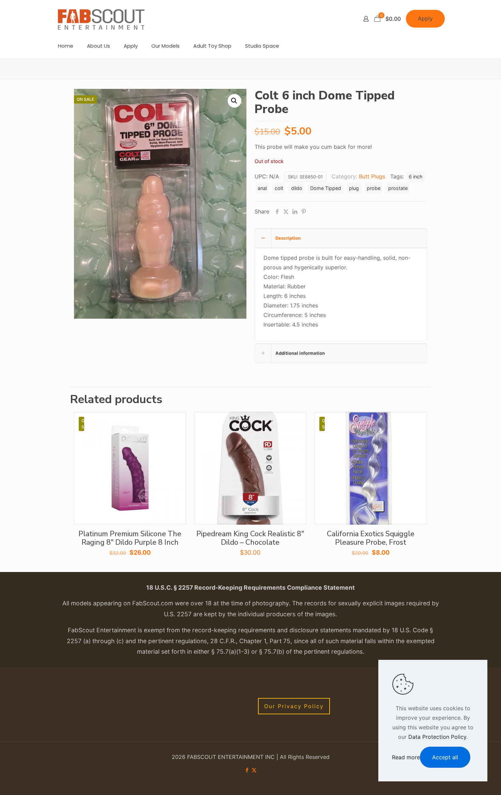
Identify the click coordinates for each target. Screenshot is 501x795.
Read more (406, 757)
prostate (398, 188)
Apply (425, 18)
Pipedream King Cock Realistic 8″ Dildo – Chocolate (250, 538)
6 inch (416, 176)
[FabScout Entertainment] (101, 18)
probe (373, 188)
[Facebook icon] (246, 770)
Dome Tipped (325, 188)
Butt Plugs (372, 176)
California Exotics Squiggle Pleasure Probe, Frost (370, 538)
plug (354, 188)
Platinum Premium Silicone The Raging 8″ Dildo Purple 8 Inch (129, 538)
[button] (234, 101)
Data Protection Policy (437, 736)
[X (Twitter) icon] (254, 770)
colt (279, 188)
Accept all (445, 757)
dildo (296, 188)
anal (262, 188)
